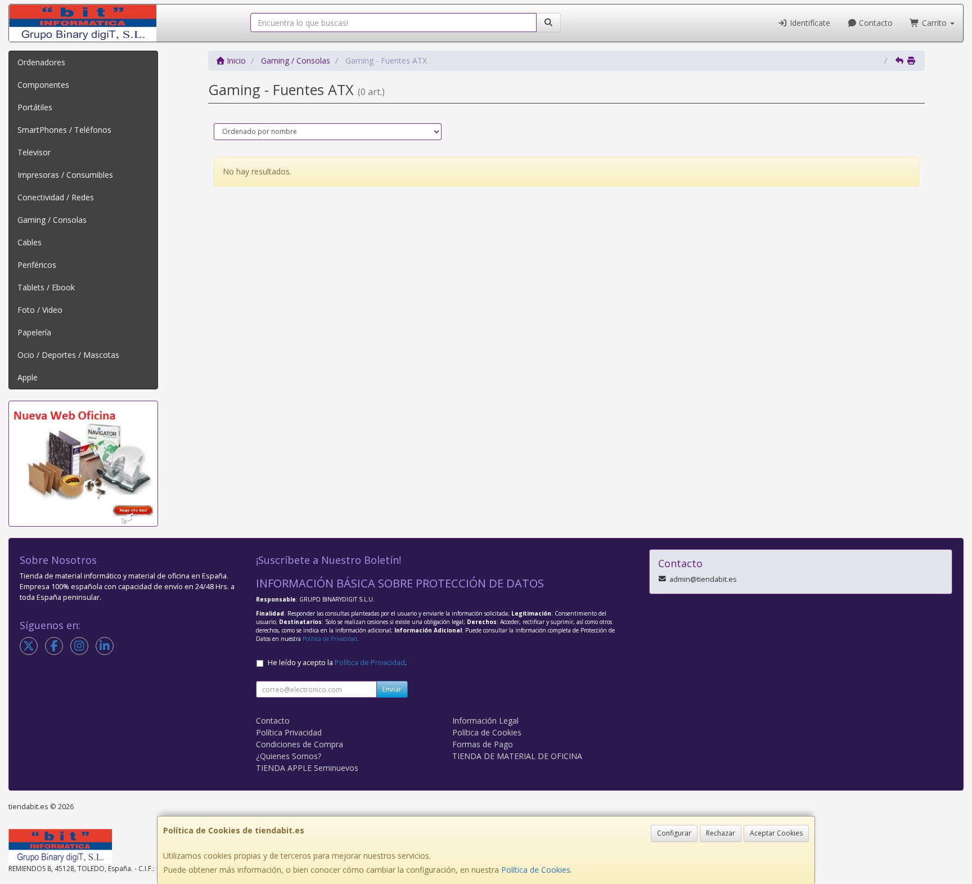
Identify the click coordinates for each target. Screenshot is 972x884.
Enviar (392, 689)
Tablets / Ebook (46, 287)
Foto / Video (39, 309)
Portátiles (34, 107)
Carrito (934, 22)
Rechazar (720, 833)
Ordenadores (41, 62)
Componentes (43, 84)
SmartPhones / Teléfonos (64, 129)
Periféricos (36, 264)
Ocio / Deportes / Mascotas (68, 354)
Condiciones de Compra (299, 744)
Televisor (34, 152)
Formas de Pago (482, 744)
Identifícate (809, 22)
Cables (29, 242)
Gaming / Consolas (52, 219)
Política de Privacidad (330, 639)
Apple (27, 377)
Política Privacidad (289, 732)
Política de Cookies (535, 869)
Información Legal (485, 720)
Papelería (34, 332)
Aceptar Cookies (776, 833)
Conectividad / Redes (55, 197)
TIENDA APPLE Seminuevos (307, 767)
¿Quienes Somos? (288, 756)
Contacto (875, 22)
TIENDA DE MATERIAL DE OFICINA (517, 756)
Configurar (674, 833)
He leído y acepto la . (337, 662)
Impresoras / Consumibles (65, 174)
